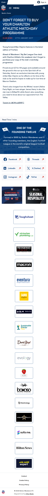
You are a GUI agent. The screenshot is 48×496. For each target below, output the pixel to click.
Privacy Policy (24, 484)
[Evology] (24, 358)
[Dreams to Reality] (24, 417)
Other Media (30, 494)
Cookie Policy (24, 480)
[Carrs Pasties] (24, 296)
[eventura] (24, 280)
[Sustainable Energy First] (24, 327)
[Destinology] (24, 403)
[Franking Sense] (24, 249)
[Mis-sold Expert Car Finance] (24, 463)
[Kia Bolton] (24, 312)
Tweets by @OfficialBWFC (13, 103)
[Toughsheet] (24, 217)
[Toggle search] (44, 8)
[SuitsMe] (24, 433)
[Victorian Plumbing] (24, 235)
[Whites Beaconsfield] (24, 373)
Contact (24, 476)
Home (9, 13)
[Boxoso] (24, 388)
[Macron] (24, 265)
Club (3, 2)
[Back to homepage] (3, 7)
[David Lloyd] (24, 343)
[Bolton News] (24, 448)
